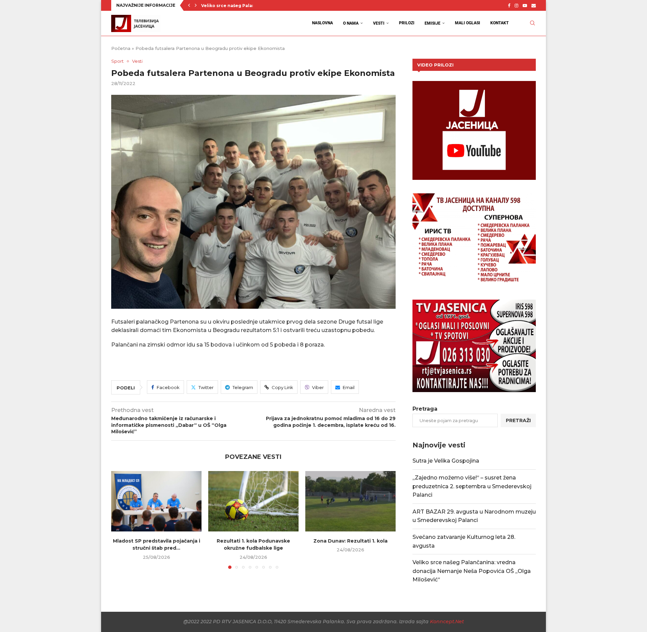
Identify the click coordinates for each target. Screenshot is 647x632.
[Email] (533, 5)
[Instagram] (516, 5)
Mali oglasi (467, 23)
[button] (189, 5)
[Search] (532, 23)
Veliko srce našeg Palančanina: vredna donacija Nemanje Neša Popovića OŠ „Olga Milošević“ (471, 571)
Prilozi (406, 23)
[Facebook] (509, 5)
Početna (120, 48)
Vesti (378, 23)
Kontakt (499, 23)
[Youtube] (525, 5)
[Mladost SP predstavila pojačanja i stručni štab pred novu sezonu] (156, 501)
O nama (351, 23)
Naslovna (322, 23)
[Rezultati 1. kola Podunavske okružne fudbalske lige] (253, 501)
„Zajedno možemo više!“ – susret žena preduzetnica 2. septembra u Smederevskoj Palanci (471, 486)
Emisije (432, 23)
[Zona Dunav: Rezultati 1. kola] (350, 501)
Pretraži (518, 420)
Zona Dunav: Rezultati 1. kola (350, 541)
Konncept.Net (447, 622)
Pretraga (424, 409)
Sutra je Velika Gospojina (445, 461)
